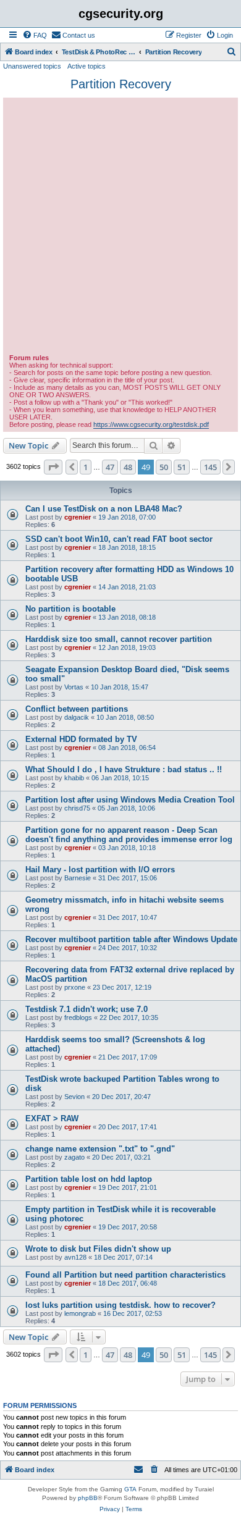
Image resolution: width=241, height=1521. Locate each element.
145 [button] (210, 467)
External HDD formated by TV (81, 739)
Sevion (74, 1096)
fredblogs (78, 1017)
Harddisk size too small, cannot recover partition (118, 639)
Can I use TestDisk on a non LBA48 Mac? (103, 508)
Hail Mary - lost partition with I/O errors (100, 869)
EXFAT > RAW (51, 1118)
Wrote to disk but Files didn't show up (98, 1248)
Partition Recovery (120, 84)
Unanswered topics (32, 66)
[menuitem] (34, 35)
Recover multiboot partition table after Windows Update (131, 939)
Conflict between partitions (76, 709)
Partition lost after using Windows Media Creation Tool (130, 799)
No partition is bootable (70, 608)
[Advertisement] (120, 227)
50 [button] (163, 467)
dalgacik (76, 717)
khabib (74, 778)
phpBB (88, 1497)
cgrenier (77, 517)
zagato (74, 1157)
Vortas (73, 687)
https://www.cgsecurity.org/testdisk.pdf (151, 424)
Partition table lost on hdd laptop (88, 1179)
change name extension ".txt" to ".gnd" (100, 1148)
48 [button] (128, 467)
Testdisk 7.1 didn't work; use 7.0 (86, 1009)
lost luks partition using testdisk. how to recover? (120, 1305)
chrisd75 (77, 808)
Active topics (86, 66)
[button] (53, 467)
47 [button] (110, 467)
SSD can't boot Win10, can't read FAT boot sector (119, 539)
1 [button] (85, 467)
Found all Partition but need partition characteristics (125, 1274)
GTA (130, 1489)
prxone (74, 987)
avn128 (75, 1257)
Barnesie (77, 878)
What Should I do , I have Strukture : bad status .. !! (123, 769)
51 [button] (181, 467)
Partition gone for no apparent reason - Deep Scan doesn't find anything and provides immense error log (128, 834)
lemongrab (80, 1313)
